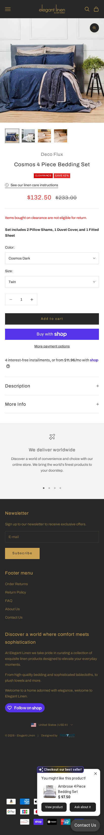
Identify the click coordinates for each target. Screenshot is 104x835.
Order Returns (16, 584)
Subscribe (22, 553)
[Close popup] (95, 773)
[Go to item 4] (61, 136)
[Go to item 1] (12, 136)
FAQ (8, 601)
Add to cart (52, 319)
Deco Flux (52, 154)
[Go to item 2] (28, 136)
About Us (12, 609)
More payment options (52, 346)
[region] (52, 456)
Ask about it (82, 807)
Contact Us (13, 617)
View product (54, 807)
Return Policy (15, 592)
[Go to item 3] (44, 136)
